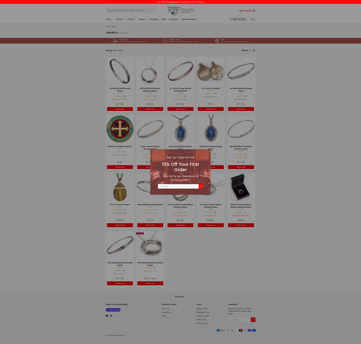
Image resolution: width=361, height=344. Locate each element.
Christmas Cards (173, 2)
